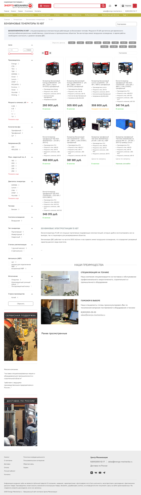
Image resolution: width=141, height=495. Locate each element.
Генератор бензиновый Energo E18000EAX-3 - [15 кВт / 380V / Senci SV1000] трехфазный (76, 83)
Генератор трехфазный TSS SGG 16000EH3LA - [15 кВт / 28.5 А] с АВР (100, 139)
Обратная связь (28, 464)
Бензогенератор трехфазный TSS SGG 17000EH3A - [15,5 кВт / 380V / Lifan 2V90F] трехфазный (124, 84)
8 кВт (124, 43)
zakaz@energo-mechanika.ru (112, 11)
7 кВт (115, 43)
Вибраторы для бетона (110, 15)
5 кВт (98, 43)
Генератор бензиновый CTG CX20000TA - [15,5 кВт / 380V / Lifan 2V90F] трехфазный (76, 139)
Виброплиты (76, 15)
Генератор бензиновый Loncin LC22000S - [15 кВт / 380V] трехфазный (100, 83)
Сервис (20, 11)
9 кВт (132, 43)
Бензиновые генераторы (35, 19)
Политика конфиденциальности (34, 457)
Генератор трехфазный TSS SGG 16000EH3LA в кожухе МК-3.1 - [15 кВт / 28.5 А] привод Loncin (125, 139)
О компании (29, 11)
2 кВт (72, 43)
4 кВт (89, 43)
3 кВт (80, 43)
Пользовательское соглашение (33, 460)
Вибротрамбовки (91, 15)
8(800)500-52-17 (131, 11)
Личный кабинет (9, 471)
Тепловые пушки (44, 15)
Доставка (7, 464)
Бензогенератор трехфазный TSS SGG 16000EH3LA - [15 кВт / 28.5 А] (51, 139)
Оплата (6, 467)
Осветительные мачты (25, 15)
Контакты (38, 11)
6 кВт (106, 43)
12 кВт (113, 47)
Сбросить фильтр (58, 43)
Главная (6, 11)
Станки (57, 15)
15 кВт (123, 47)
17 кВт (132, 47)
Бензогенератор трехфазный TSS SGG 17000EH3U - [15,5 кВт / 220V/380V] (51, 194)
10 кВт (104, 47)
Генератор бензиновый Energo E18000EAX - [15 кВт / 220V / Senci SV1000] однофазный (51, 83)
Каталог (47, 6)
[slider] (9, 53)
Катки (65, 15)
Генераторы (8, 15)
